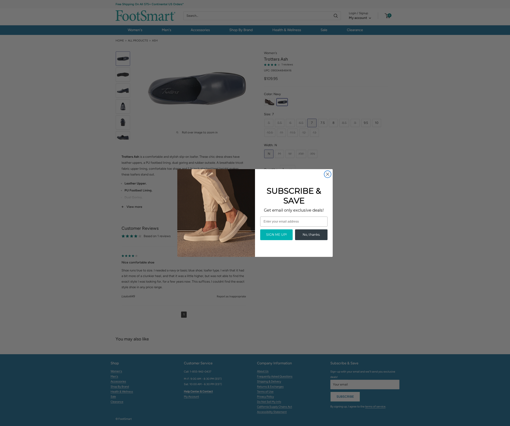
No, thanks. (311, 235)
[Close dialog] (327, 174)
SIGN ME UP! (276, 235)
